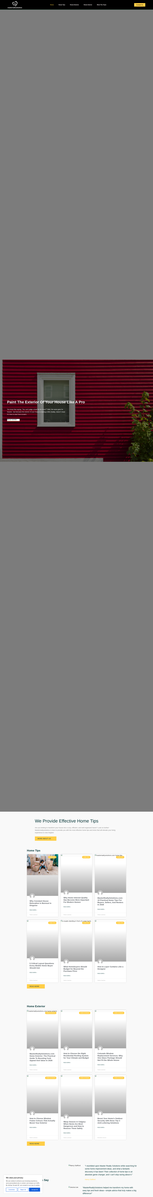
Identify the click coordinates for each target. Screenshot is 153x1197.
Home (52, 4)
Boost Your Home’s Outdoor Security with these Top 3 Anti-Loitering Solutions (110, 1120)
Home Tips (62, 4)
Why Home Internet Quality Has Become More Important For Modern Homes (76, 900)
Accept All (35, 1189)
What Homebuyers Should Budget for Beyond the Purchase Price (75, 969)
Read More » (33, 910)
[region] (23, 1184)
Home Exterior (74, 4)
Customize (11, 1189)
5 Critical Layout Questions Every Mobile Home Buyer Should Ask (42, 965)
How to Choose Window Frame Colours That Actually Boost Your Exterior (42, 1120)
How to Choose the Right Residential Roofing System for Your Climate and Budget (76, 1055)
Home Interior (88, 4)
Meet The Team (101, 4)
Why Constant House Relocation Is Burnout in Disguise (40, 903)
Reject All (23, 1189)
